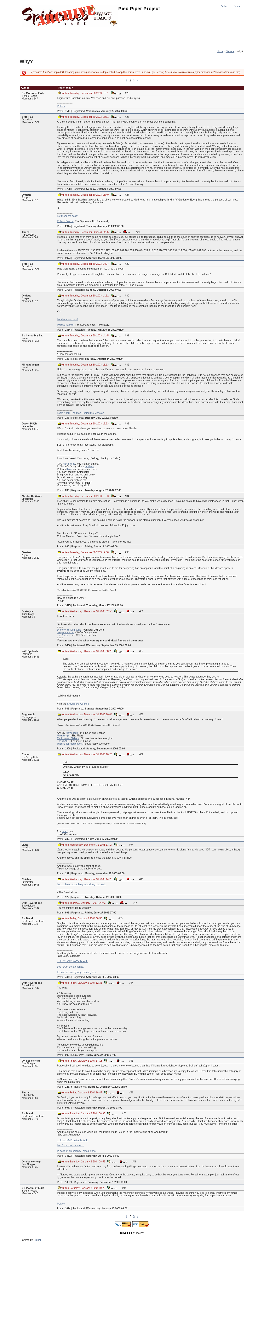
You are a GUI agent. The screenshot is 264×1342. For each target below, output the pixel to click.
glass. (93, 972)
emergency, (75, 972)
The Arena (62, 635)
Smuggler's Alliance (78, 704)
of (67, 972)
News (237, 6)
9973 (68, 258)
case (62, 972)
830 (67, 490)
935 (67, 546)
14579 (68, 1086)
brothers (89, 466)
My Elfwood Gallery (68, 738)
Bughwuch (28, 714)
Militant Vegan (30, 364)
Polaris (61, 106)
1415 (68, 605)
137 (67, 418)
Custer (26, 754)
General (230, 51)
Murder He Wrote (32, 496)
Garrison (27, 552)
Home (220, 51)
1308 (68, 748)
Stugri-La (27, 117)
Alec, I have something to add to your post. (81, 884)
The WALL (63, 741)
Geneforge (63, 735)
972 (67, 897)
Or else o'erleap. (31, 1060)
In (58, 972)
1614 (68, 111)
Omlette (26, 195)
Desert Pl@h (29, 423)
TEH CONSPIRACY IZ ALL (72, 961)
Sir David (27, 918)
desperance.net (65, 632)
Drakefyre (27, 611)
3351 (68, 977)
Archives (225, 6)
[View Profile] (115, 93)
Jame (25, 844)
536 (67, 708)
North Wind (69, 463)
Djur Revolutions (32, 903)
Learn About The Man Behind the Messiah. (81, 413)
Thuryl (26, 232)
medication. (76, 743)
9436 (68, 645)
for (67, 743)
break (86, 972)
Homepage (72, 733)
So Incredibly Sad (32, 335)
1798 (68, 189)
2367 (68, 839)
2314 (68, 226)
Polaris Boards (65, 221)
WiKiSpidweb (30, 651)
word (64, 831)
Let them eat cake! (67, 216)
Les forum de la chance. (70, 966)
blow (69, 469)
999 (67, 912)
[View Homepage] (126, 231)
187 (67, 359)
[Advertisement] (90, 36)
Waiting (61, 743)
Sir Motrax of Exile (33, 93)
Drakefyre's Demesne (69, 629)
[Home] (70, 16)
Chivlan (26, 879)
